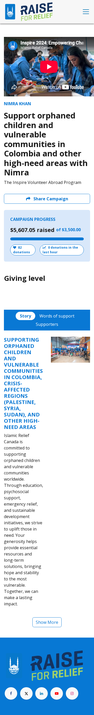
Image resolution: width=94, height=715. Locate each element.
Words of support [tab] (56, 316)
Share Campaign (50, 199)
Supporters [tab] (47, 324)
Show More (47, 622)
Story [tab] (25, 316)
